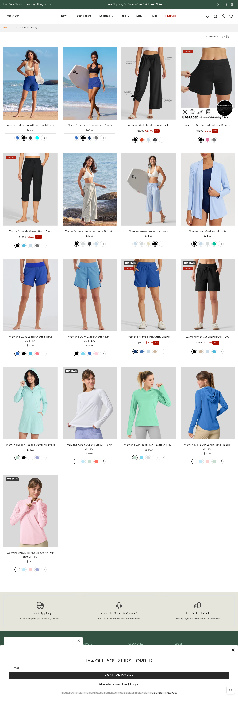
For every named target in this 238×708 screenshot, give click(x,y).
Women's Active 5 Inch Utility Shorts (148, 337)
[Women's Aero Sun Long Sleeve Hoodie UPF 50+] (208, 403)
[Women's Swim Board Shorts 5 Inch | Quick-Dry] (30, 295)
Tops (123, 16)
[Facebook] (226, 4)
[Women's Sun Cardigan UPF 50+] (208, 189)
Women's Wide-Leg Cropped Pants (148, 125)
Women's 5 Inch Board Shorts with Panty (30, 125)
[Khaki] (155, 351)
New (64, 16)
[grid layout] (227, 36)
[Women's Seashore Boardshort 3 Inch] (90, 83)
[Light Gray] (82, 243)
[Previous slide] (56, 4)
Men (139, 16)
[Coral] (96, 461)
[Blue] (82, 353)
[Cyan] (37, 137)
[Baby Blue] (148, 139)
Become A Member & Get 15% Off (127, 4)
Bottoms (104, 16)
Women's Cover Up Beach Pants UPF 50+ (89, 231)
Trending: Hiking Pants (38, 4)
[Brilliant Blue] (141, 351)
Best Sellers (84, 16)
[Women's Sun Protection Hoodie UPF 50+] (148, 403)
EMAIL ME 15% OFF (119, 675)
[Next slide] (218, 4)
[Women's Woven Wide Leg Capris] (148, 189)
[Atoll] (23, 245)
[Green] (214, 243)
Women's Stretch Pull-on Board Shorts (207, 125)
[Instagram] (232, 4)
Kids (154, 16)
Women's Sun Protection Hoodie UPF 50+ (148, 445)
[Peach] (37, 353)
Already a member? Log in (119, 684)
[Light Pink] (207, 461)
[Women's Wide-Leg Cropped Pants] (148, 83)
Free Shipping (40, 613)
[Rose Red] (207, 139)
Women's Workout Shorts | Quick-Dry (207, 337)
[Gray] (96, 137)
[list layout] (223, 36)
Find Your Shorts (12, 4)
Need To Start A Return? (119, 613)
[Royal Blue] (17, 137)
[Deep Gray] (30, 137)
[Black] (23, 137)
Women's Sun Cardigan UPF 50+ (207, 231)
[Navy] (89, 137)
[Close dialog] (233, 650)
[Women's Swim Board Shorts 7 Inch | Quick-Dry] (90, 295)
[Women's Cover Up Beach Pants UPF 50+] (90, 189)
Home (7, 27)
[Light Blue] (82, 461)
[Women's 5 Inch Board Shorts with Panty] (30, 83)
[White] (30, 457)
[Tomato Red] (141, 139)
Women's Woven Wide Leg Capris (148, 231)
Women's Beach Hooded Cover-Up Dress (30, 445)
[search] (215, 16)
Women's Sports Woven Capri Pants (30, 231)
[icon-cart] (231, 16)
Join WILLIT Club (197, 613)
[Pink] (96, 353)
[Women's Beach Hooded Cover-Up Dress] (30, 403)
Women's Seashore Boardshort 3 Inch (89, 125)
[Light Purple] (37, 457)
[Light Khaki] (148, 243)
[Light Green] (17, 457)
